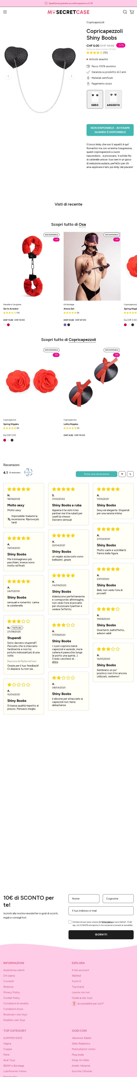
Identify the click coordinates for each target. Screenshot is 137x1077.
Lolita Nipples (71, 424)
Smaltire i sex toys (14, 1020)
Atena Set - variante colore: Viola (65, 325)
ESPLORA (78, 963)
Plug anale (78, 1054)
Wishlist (76, 975)
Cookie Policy (11, 997)
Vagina (7, 1043)
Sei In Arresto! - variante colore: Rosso (8, 325)
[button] (124, 12)
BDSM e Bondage (13, 1065)
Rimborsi (8, 986)
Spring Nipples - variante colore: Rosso (125, 325)
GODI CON (79, 1030)
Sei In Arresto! (10, 309)
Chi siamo (9, 975)
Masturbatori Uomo (83, 1049)
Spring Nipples (11, 424)
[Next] (71, 76)
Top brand (78, 986)
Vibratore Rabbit (81, 1038)
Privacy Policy (11, 992)
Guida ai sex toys (82, 997)
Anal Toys (9, 1060)
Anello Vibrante (81, 1065)
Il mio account (80, 970)
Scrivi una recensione (96, 474)
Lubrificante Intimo (14, 1071)
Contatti (8, 981)
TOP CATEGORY (14, 1030)
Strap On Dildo (80, 1060)
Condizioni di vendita (15, 1003)
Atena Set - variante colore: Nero (68, 325)
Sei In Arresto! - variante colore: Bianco (4, 325)
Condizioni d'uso (13, 1008)
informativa (107, 922)
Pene (6, 1054)
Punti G (76, 981)
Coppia (7, 1049)
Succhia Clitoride (82, 1071)
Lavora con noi (81, 992)
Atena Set (69, 309)
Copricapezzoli (82, 339)
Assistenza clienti (13, 970)
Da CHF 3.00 (9, 435)
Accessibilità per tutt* (90, 1003)
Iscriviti (101, 934)
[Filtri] (122, 474)
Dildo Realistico (81, 1043)
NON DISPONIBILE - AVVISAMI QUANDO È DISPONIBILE (110, 130)
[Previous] (8, 76)
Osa (82, 224)
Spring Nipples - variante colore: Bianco (129, 325)
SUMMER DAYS (12, 1038)
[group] (68, 3)
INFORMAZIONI (13, 963)
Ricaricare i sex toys (15, 1014)
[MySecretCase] (68, 12)
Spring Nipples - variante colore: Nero (132, 325)
